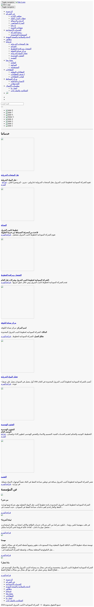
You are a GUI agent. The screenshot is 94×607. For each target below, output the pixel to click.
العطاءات (9, 70)
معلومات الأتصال (12, 86)
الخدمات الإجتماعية (13, 30)
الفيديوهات (15, 84)
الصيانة (13, 46)
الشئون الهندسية (17, 56)
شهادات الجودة (17, 28)
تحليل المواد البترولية (19, 53)
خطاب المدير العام (18, 18)
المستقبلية (15, 67)
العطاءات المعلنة (17, 72)
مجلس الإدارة (16, 16)
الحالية (13, 63)
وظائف (9, 39)
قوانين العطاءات (17, 77)
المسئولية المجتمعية (19, 35)
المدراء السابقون (17, 23)
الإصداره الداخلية (17, 81)
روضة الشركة (16, 32)
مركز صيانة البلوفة (18, 51)
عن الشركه (10, 14)
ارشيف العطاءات (18, 74)
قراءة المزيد (6, 235)
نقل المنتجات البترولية (20, 44)
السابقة (14, 65)
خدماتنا (9, 42)
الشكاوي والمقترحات (19, 91)
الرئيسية (9, 11)
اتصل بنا (14, 88)
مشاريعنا (9, 60)
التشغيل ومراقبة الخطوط (21, 49)
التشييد (13, 58)
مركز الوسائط (11, 79)
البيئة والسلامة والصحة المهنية (18, 37)
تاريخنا (13, 25)
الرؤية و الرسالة (17, 21)
